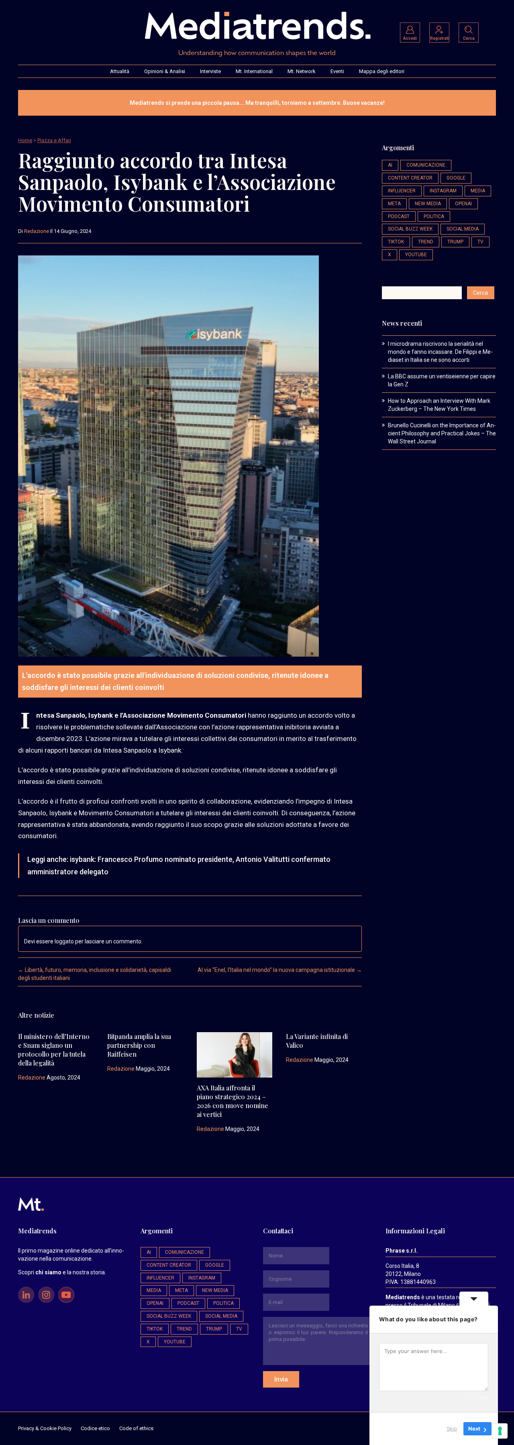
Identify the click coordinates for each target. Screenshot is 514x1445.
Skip (452, 1428)
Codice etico (95, 1428)
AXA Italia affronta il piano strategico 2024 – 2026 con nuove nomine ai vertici (232, 1101)
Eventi (337, 71)
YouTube (416, 254)
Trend (425, 242)
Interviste (210, 71)
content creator (410, 178)
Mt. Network (302, 71)
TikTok (396, 242)
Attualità (119, 71)
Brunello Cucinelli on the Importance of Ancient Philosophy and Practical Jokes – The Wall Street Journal (442, 433)
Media (478, 191)
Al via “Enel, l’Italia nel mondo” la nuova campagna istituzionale (280, 970)
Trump (455, 242)
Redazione (36, 231)
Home (25, 140)
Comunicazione (425, 165)
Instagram (443, 191)
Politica (434, 216)
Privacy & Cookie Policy (44, 1428)
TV (480, 242)
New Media (428, 203)
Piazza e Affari (54, 140)
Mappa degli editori (381, 71)
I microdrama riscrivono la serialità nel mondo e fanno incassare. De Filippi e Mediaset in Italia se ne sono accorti (440, 352)
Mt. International (254, 71)
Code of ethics (136, 1428)
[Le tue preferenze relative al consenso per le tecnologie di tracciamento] (500, 1431)
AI (390, 165)
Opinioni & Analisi (164, 71)
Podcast (399, 216)
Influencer (402, 191)
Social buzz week (410, 229)
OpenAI (463, 203)
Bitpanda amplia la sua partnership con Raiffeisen (139, 1045)
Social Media (463, 229)
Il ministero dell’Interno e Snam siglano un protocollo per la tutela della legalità (54, 1049)
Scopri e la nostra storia (61, 1272)
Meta (394, 203)
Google (456, 178)
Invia (281, 1379)
